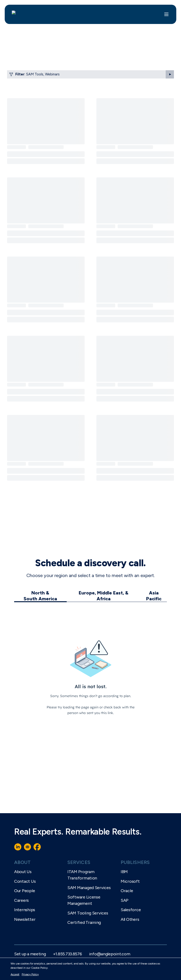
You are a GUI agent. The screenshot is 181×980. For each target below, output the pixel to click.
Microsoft (130, 881)
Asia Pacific (153, 595)
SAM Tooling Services (87, 913)
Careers (21, 900)
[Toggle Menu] (166, 14)
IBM (124, 871)
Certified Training (84, 922)
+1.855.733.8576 (67, 954)
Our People (24, 890)
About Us (23, 871)
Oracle (127, 890)
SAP (124, 900)
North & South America (40, 595)
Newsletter (24, 919)
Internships (24, 909)
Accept (15, 974)
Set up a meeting (30, 954)
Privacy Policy (30, 974)
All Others (130, 919)
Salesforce (131, 909)
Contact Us (25, 881)
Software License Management (83, 900)
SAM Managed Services (89, 887)
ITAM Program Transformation (82, 875)
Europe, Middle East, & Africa (103, 595)
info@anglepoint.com (109, 954)
